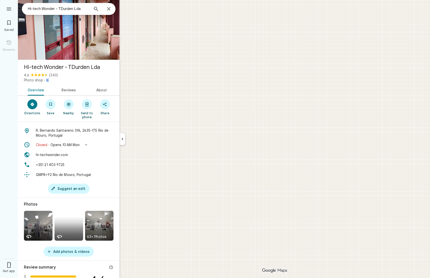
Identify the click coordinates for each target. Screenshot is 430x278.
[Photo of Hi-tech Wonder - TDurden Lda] (68, 30)
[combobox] (58, 9)
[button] (68, 145)
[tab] (35, 90)
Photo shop (33, 80)
